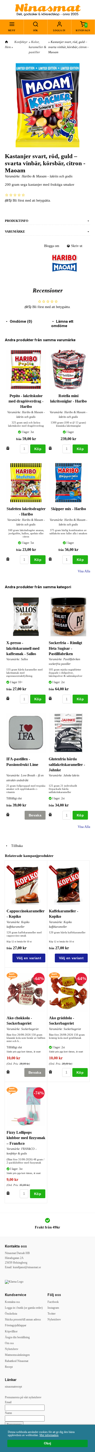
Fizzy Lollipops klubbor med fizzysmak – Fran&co (26, 1137)
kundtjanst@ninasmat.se (27, 1267)
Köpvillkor (11, 1331)
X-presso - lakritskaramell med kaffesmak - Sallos (22, 648)
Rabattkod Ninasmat (16, 1361)
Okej (47, 1443)
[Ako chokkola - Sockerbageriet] (12, 976)
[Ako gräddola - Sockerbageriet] (54, 976)
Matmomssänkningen (17, 1355)
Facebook (53, 1302)
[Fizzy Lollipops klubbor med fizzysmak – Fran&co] (12, 1090)
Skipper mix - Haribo (68, 509)
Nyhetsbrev (11, 1349)
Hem (8, 47)
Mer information (48, 1435)
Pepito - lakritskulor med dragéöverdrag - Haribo (26, 401)
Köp (37, 449)
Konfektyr (21, 42)
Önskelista (11, 1313)
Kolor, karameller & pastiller (37, 47)
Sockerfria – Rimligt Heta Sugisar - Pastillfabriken (65, 648)
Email (8, 1402)
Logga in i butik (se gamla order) (24, 1307)
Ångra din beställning (17, 1337)
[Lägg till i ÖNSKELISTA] (8, 448)
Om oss (9, 1343)
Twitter (52, 1313)
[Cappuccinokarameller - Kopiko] (12, 871)
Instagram (53, 1307)
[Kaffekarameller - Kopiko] (54, 871)
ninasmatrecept (13, 1386)
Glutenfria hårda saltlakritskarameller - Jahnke (67, 764)
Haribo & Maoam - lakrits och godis (47, 176)
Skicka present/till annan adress (23, 1319)
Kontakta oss (12, 1302)
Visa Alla (84, 571)
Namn (8, 1413)
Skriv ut (76, 246)
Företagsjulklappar (15, 1325)
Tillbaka (15, 846)
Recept (9, 1367)
